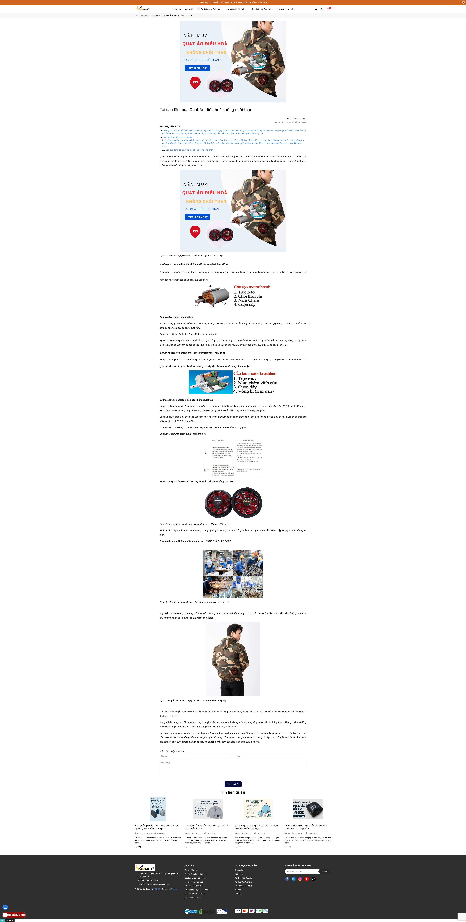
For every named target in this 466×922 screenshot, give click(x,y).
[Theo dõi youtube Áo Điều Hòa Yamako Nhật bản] (306, 879)
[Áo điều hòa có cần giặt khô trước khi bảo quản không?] (208, 809)
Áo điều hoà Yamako (243, 878)
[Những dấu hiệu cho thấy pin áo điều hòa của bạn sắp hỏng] (308, 809)
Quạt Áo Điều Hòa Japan (195, 878)
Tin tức (238, 890)
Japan (175, 889)
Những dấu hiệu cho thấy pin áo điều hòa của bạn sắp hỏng (306, 827)
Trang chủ (239, 870)
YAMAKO (156, 889)
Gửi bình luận (233, 784)
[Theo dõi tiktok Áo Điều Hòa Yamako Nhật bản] (313, 879)
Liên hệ (238, 893)
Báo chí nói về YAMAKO (195, 893)
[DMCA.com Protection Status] (7, 920)
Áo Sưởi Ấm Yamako (243, 882)
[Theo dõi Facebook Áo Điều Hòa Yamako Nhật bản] (287, 879)
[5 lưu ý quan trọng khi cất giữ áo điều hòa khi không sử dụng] (258, 809)
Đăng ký (325, 871)
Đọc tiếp (138, 846)
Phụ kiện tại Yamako (243, 886)
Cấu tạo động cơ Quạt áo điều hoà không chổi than (189, 150)
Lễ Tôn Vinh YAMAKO (194, 897)
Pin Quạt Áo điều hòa (194, 882)
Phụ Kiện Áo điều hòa (194, 886)
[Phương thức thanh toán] (251, 911)
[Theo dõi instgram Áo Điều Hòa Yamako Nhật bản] (300, 879)
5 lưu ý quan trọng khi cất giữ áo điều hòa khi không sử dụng (256, 827)
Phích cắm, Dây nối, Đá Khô (196, 890)
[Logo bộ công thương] (206, 911)
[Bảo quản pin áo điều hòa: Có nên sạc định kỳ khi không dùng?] (158, 809)
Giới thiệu (239, 874)
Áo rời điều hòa (191, 870)
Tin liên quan (233, 792)
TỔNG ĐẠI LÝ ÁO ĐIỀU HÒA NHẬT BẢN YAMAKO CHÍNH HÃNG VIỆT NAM (233, 2)
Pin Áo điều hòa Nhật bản (196, 874)
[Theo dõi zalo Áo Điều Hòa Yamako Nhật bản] (293, 879)
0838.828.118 (156, 880)
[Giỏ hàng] (328, 9)
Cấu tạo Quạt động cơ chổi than (177, 137)
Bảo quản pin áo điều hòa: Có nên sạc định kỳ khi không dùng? (157, 827)
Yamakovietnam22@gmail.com (156, 884)
